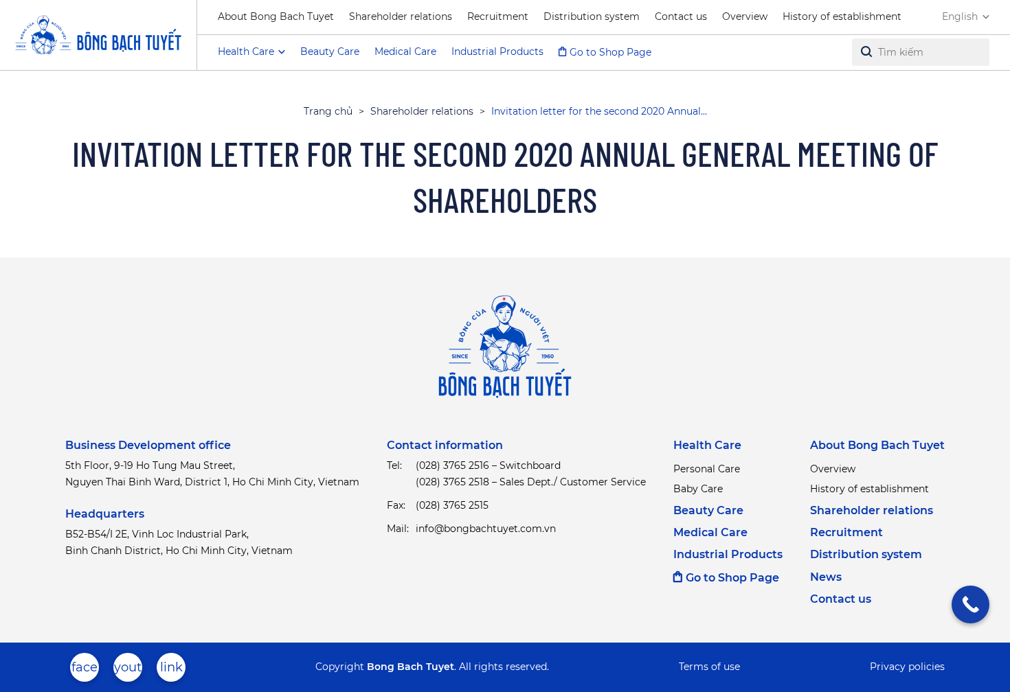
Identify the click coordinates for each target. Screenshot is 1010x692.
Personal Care (706, 469)
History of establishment (842, 16)
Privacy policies (907, 666)
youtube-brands (127, 671)
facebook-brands (84, 671)
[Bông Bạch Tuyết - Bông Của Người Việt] (98, 35)
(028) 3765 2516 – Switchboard (488, 465)
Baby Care (698, 489)
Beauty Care (329, 51)
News (826, 577)
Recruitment (497, 16)
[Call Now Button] (970, 604)
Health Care (707, 445)
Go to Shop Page (610, 52)
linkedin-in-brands (171, 671)
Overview (744, 16)
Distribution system (591, 16)
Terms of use (709, 666)
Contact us (681, 16)
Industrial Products (497, 51)
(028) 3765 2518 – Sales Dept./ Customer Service (531, 482)
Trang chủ (328, 111)
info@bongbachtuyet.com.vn (486, 528)
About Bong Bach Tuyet (276, 16)
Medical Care (405, 51)
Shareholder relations (400, 16)
